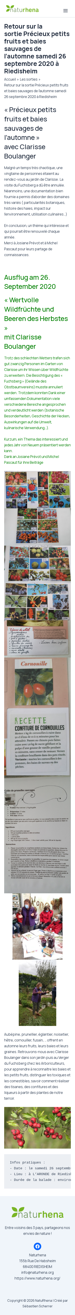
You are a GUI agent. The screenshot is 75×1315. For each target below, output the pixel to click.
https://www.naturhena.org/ (37, 1278)
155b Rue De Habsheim (37, 1260)
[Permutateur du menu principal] (65, 10)
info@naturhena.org (37, 1272)
